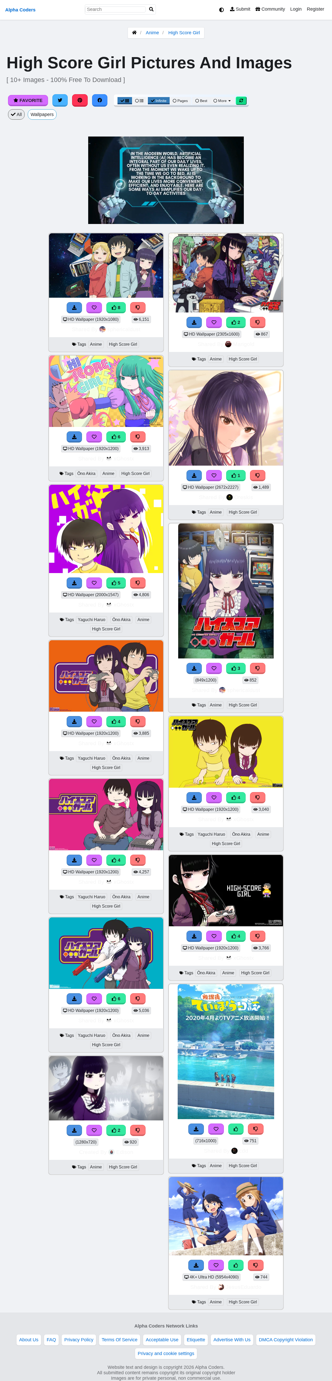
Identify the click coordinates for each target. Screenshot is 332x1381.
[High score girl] (106, 1118)
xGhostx (124, 458)
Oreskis (243, 497)
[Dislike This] (138, 1130)
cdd (243, 1151)
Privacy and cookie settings (166, 1353)
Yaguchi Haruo (91, 619)
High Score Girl (184, 32)
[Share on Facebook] (100, 100)
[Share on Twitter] (60, 100)
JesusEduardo (243, 1287)
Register (315, 9)
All (19, 114)
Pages (182, 101)
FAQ (51, 1339)
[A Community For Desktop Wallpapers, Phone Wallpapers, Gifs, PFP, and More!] (134, 32)
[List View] (139, 100)
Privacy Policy (78, 1339)
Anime (152, 32)
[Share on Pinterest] (80, 100)
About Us (28, 1339)
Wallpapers (42, 114)
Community (272, 9)
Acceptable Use (162, 1339)
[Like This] (236, 1129)
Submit (242, 9)
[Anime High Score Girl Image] (226, 1117)
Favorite (30, 100)
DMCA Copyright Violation (286, 1339)
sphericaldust (123, 329)
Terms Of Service (119, 1339)
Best (203, 101)
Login (296, 9)
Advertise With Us (232, 1339)
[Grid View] (124, 100)
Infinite (161, 101)
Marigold (243, 344)
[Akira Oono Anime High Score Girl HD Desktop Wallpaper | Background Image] (226, 464)
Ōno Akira (86, 473)
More (222, 101)
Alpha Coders (20, 9)
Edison (124, 1152)
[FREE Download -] (74, 1130)
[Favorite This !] (94, 1130)
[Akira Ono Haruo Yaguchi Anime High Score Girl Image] (226, 311)
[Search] (151, 9)
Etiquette (196, 1339)
